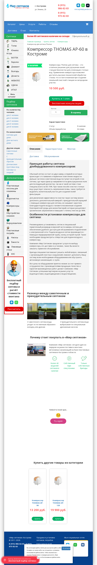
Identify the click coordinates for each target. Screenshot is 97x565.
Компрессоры (13, 206)
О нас (23, 30)
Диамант (15, 66)
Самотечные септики (12, 152)
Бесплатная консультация (66, 103)
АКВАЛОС (15, 80)
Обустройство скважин (13, 214)
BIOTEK (14, 57)
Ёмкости (15, 242)
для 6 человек (12, 124)
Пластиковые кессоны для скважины (13, 188)
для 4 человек (12, 118)
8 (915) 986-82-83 (63, 7)
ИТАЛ (14, 89)
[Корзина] (87, 24)
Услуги (31, 24)
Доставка (12, 30)
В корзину (76, 112)
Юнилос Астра (13, 52)
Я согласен (66, 548)
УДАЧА (14, 85)
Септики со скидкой (11, 171)
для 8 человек (12, 126)
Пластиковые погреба (13, 232)
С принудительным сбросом (14, 159)
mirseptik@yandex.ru (83, 9)
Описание (35, 148)
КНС (13, 254)
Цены (22, 24)
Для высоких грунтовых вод (13, 165)
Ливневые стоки (14, 248)
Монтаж (71, 148)
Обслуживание (51, 156)
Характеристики (53, 148)
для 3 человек (12, 115)
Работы (42, 24)
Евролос (15, 62)
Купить (38, 519)
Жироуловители (14, 223)
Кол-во (53, 109)
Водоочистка (13, 198)
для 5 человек (12, 121)
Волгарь (15, 71)
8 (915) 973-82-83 (63, 14)
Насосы (14, 237)
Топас (14, 45)
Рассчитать (14, 309)
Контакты (34, 30)
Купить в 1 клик (61, 98)
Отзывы (54, 24)
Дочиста (15, 76)
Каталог (12, 24)
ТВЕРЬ (14, 41)
